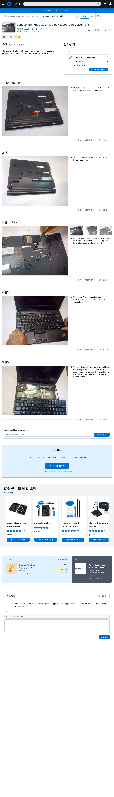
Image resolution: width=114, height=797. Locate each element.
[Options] (5, 16)
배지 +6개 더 (64, 573)
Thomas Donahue (28, 29)
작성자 (9, 559)
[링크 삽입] (18, 616)
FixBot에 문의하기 (86, 140)
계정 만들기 (65, 10)
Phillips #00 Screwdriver (84, 57)
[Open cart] (104, 4)
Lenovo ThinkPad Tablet (31, 16)
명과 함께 (65, 559)
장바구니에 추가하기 (99, 69)
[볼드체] (7, 616)
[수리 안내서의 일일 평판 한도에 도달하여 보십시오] (62, 569)
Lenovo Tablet (15, 16)
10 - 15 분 (9, 37)
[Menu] (3, 4)
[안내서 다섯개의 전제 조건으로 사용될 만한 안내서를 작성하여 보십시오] (57, 569)
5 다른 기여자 (42, 29)
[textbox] (57, 626)
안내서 (84, 16)
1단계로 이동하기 (17, 44)
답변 (92, 16)
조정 (19, 37)
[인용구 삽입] (22, 616)
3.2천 (92, 30)
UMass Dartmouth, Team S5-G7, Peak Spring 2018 (96, 568)
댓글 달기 (103, 150)
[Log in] (110, 4)
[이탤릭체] (10, 616)
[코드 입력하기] (14, 616)
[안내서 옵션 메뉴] (107, 16)
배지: (65, 564)
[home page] (13, 4)
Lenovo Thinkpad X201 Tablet (53, 16)
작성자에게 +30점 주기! (58, 466)
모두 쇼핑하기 (10, 492)
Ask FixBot (100, 434)
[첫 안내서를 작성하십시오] (66, 569)
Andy (13, 606)
